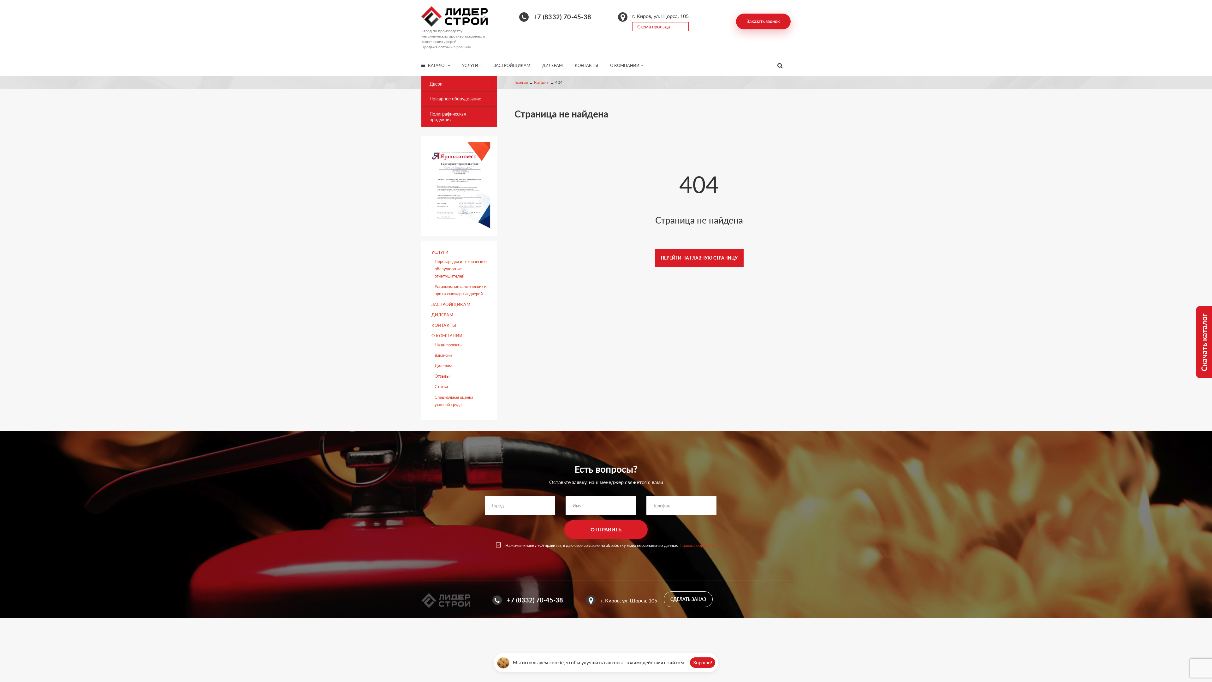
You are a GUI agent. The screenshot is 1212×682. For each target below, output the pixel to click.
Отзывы (442, 376)
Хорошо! (702, 662)
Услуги (470, 65)
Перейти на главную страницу (699, 257)
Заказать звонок (763, 21)
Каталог (438, 65)
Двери (436, 84)
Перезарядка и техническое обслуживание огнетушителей (461, 268)
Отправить (606, 529)
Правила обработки (698, 545)
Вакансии (443, 355)
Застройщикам (512, 65)
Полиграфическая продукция (448, 116)
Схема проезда (653, 26)
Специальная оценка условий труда (454, 401)
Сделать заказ (688, 599)
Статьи (441, 386)
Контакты (586, 65)
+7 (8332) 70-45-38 (562, 17)
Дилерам (552, 65)
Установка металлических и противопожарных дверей (460, 290)
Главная (521, 82)
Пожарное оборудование (455, 98)
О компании (625, 65)
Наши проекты (448, 344)
